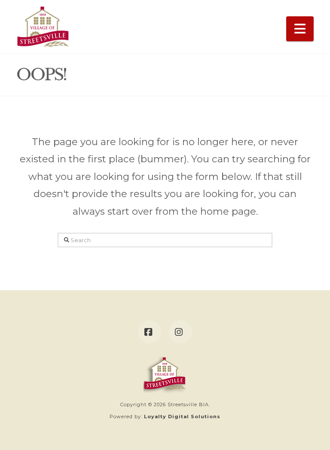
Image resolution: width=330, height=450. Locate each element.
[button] (300, 28)
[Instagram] (180, 332)
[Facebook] (149, 332)
